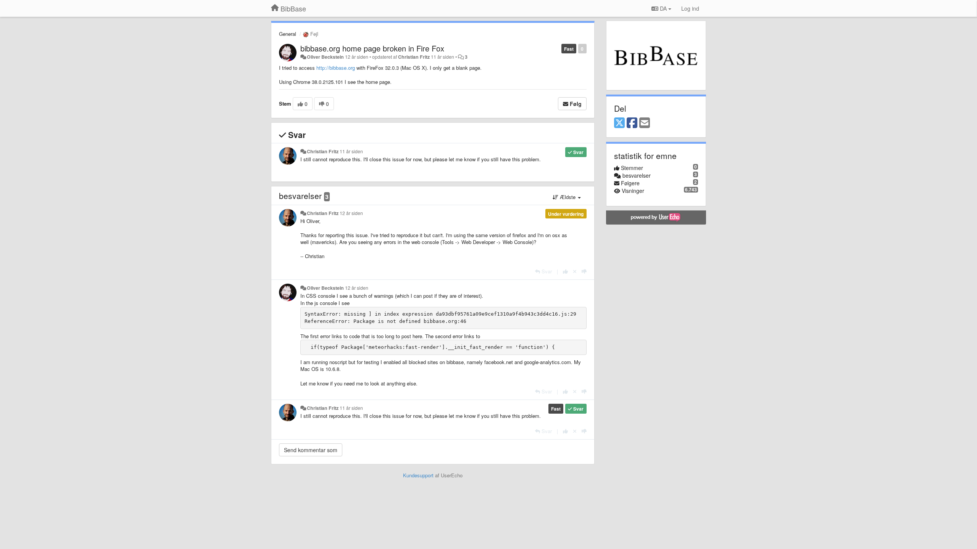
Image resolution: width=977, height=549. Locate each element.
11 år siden (351, 151)
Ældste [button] (567, 197)
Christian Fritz (414, 56)
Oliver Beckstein (325, 56)
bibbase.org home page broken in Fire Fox (372, 48)
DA (663, 8)
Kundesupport (418, 475)
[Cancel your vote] (575, 271)
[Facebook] (632, 123)
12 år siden (351, 213)
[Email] (644, 123)
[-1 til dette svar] (584, 271)
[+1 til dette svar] (565, 271)
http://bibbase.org (335, 67)
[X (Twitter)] (619, 123)
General (287, 33)
